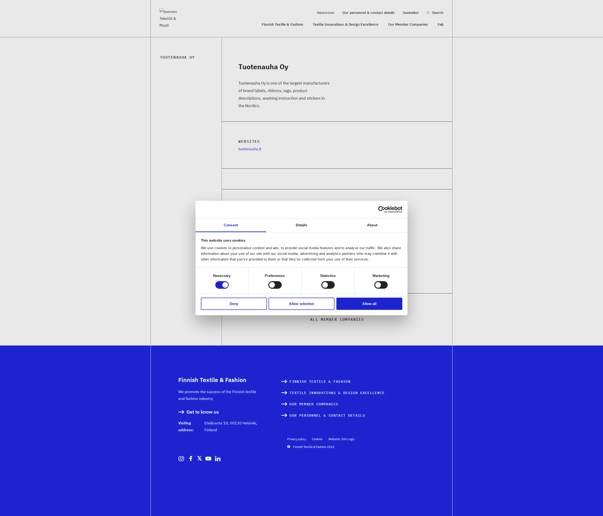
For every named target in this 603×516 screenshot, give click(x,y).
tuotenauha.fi (249, 148)
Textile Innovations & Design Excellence (346, 24)
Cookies (317, 439)
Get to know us (203, 412)
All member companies (337, 319)
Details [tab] (301, 225)
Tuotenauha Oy (177, 57)
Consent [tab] (231, 225)
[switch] (275, 285)
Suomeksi (411, 12)
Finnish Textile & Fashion (282, 24)
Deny (234, 304)
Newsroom (325, 12)
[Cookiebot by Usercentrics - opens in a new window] (381, 209)
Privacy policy (296, 439)
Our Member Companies (408, 24)
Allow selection (301, 304)
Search (437, 12)
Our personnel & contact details (368, 12)
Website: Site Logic (341, 439)
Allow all (369, 304)
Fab (441, 24)
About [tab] (372, 225)
